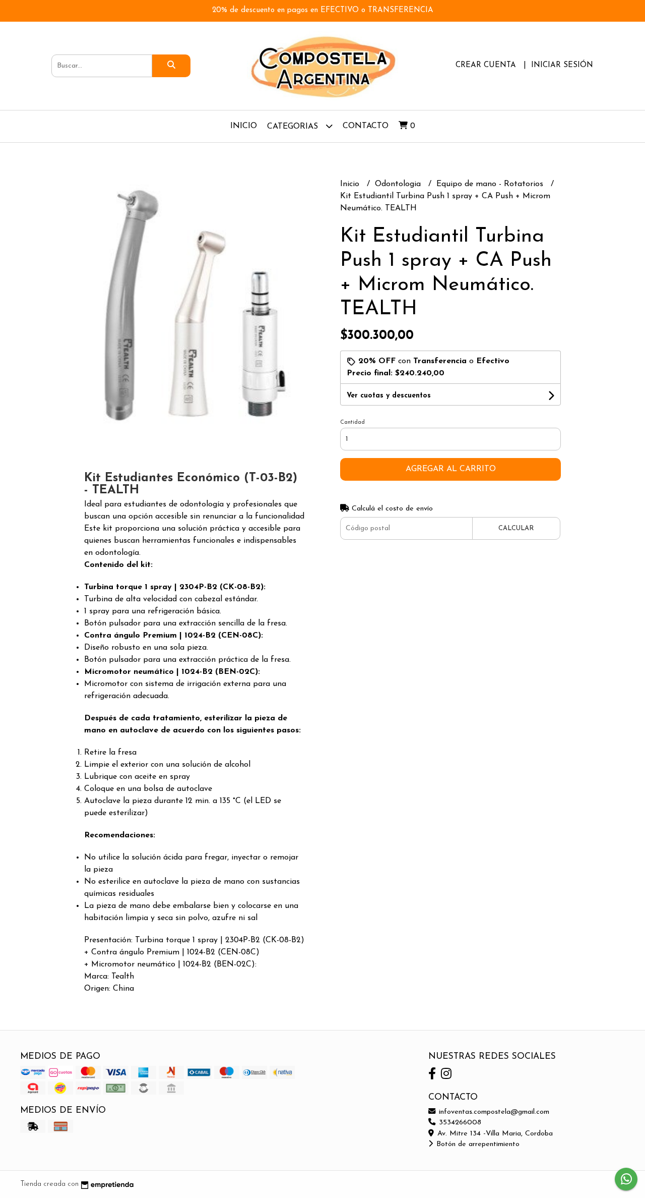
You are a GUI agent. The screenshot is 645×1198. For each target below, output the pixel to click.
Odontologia (399, 184)
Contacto (366, 126)
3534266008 (458, 1122)
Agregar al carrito (451, 469)
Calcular (516, 528)
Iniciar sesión (562, 65)
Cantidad (352, 422)
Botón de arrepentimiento (477, 1144)
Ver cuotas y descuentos (389, 396)
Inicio (243, 126)
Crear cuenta (486, 65)
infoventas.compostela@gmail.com (492, 1112)
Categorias (293, 127)
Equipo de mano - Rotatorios (491, 184)
